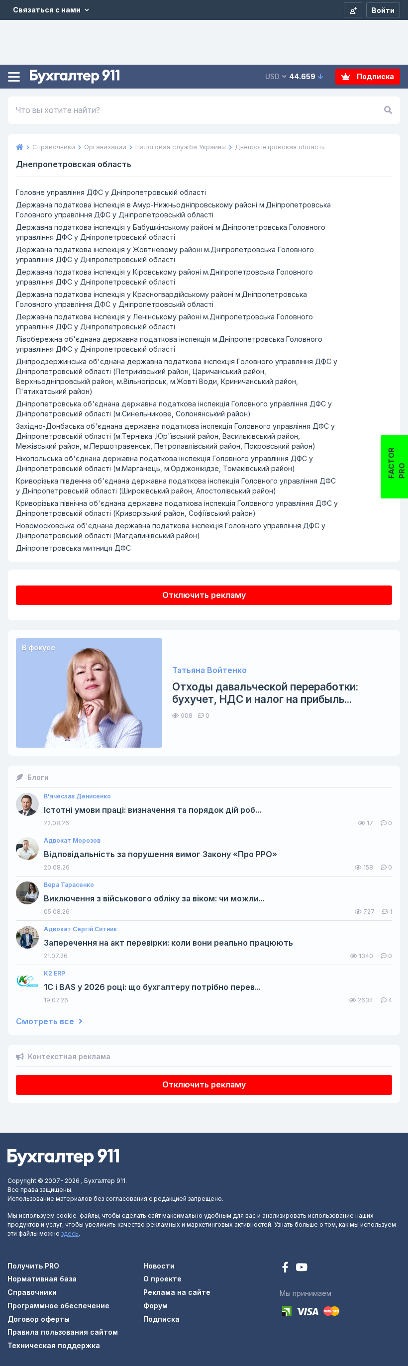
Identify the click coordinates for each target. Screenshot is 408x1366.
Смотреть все (46, 1021)
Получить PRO (33, 1266)
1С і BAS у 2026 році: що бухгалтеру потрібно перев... (152, 987)
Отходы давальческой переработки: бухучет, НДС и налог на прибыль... (265, 693)
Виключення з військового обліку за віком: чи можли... (154, 898)
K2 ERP (54, 973)
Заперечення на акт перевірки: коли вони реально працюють (168, 943)
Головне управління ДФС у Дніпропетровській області (111, 192)
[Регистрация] (353, 9)
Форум (155, 1305)
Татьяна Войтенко (209, 670)
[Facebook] (286, 1268)
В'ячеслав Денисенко (77, 796)
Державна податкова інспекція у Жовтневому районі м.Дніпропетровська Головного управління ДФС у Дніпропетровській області (165, 254)
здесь (70, 1233)
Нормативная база (42, 1278)
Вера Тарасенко (69, 884)
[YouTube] (301, 1268)
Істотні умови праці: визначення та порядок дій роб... (152, 810)
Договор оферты (38, 1319)
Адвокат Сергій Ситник (80, 929)
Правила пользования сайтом (62, 1332)
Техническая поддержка (53, 1345)
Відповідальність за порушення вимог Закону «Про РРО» (160, 854)
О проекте (162, 1278)
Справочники (32, 1292)
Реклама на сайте (176, 1292)
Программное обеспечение (58, 1305)
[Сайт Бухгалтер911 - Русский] (63, 1156)
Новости (159, 1266)
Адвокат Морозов (72, 840)
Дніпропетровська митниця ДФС (73, 548)
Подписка (374, 76)
